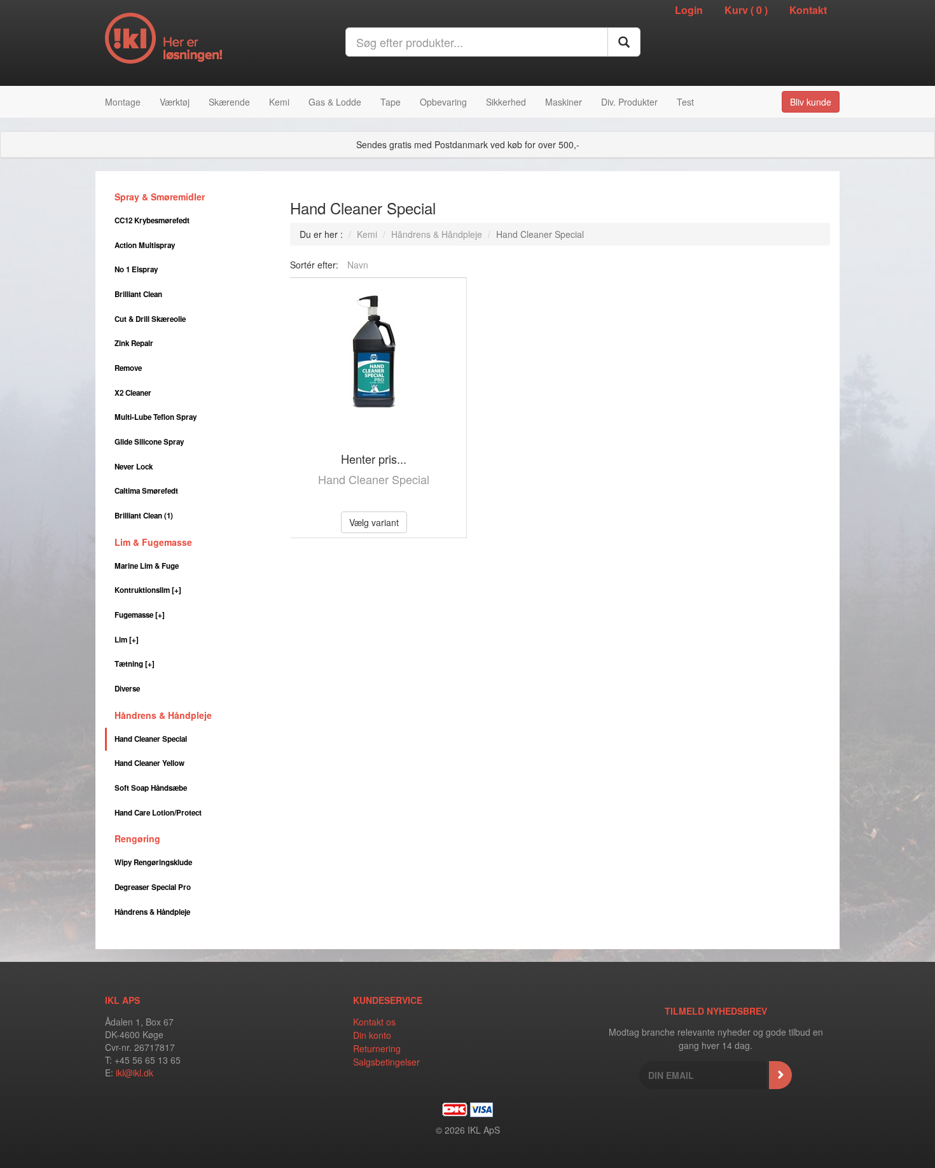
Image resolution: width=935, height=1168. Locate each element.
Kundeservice (387, 1000)
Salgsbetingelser (386, 1061)
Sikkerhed (506, 101)
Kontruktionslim (147, 590)
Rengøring (137, 838)
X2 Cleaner (132, 392)
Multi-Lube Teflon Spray (155, 417)
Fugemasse (139, 614)
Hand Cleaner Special (150, 738)
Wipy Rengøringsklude (153, 862)
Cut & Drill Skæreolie (150, 319)
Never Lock (133, 466)
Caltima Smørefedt (146, 490)
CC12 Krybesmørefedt (152, 220)
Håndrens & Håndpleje (163, 715)
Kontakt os (374, 1021)
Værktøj (175, 101)
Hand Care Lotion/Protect (158, 812)
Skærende (229, 101)
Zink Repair (133, 343)
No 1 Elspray (136, 269)
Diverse (127, 688)
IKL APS (122, 1000)
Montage (123, 101)
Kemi (279, 101)
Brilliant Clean (138, 294)
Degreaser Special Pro (152, 887)
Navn (357, 264)
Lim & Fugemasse (153, 542)
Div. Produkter (629, 101)
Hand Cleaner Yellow (149, 763)
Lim (126, 639)
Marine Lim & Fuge (146, 565)
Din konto (372, 1035)
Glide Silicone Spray (149, 441)
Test (685, 101)
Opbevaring (443, 101)
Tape (390, 101)
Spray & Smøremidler (159, 196)
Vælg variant (374, 522)
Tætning (134, 663)
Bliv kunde (810, 101)
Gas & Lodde (334, 101)
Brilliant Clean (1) (143, 515)
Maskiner (563, 101)
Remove (128, 368)
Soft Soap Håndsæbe (150, 787)
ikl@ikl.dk (134, 1072)
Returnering (377, 1048)
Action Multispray (144, 245)
